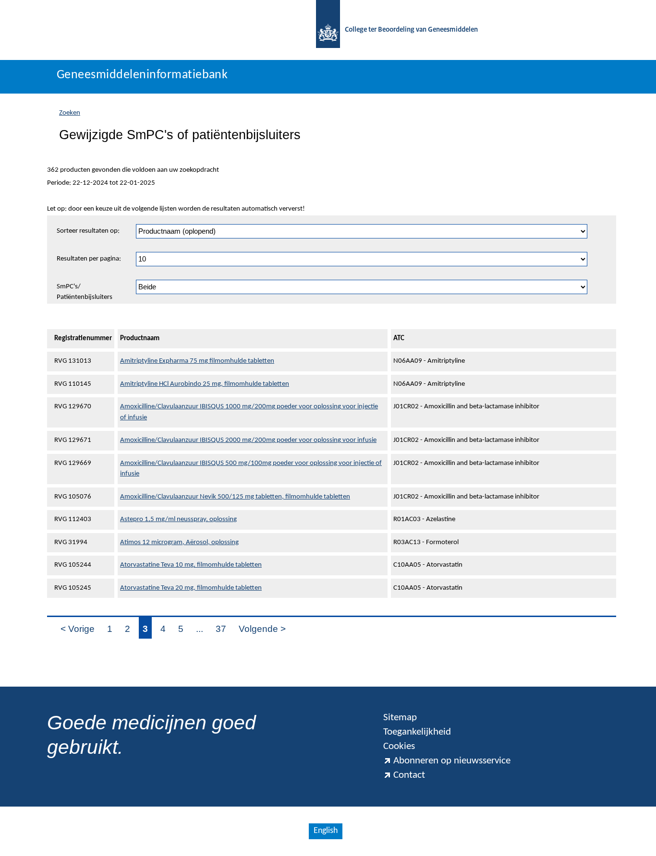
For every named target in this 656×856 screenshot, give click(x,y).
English (326, 830)
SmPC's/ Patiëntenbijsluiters (84, 292)
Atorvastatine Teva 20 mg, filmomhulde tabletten (191, 588)
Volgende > (262, 629)
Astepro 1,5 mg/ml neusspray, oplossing (178, 519)
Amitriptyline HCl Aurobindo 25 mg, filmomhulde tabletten (204, 384)
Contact (409, 775)
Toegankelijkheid (417, 732)
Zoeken (69, 113)
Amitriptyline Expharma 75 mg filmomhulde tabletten (197, 361)
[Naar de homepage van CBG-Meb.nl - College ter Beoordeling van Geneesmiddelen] (328, 30)
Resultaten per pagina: (89, 258)
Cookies (399, 746)
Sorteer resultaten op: (88, 231)
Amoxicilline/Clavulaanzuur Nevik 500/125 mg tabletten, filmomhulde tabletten (235, 496)
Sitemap (400, 718)
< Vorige (78, 629)
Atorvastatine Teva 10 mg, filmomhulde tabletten (191, 565)
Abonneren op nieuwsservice (451, 761)
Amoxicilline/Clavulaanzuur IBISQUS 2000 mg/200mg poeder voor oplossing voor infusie (248, 440)
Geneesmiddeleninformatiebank (142, 75)
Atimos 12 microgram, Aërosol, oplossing (179, 542)
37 (221, 629)
